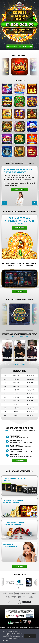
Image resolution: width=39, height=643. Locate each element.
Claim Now (20, 461)
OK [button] (30, 636)
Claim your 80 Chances (19, 46)
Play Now (19, 291)
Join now (19, 566)
